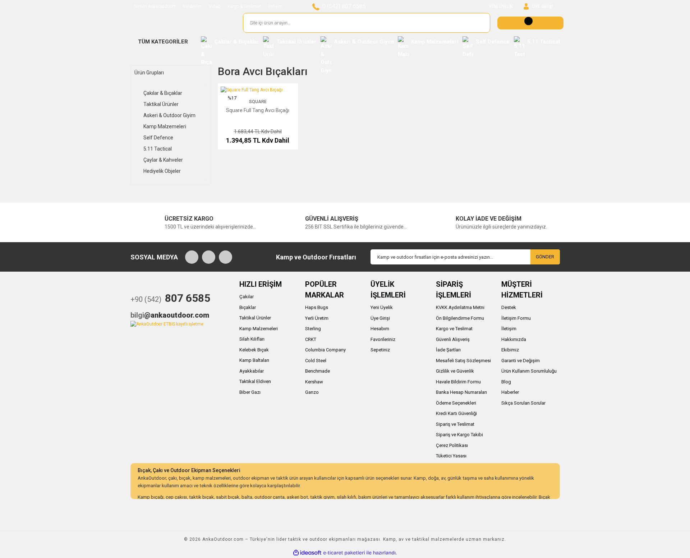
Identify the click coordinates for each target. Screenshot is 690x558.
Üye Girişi (380, 318)
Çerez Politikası (452, 445)
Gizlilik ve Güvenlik (455, 371)
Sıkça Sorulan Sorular (523, 403)
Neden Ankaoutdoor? (154, 6)
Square (258, 101)
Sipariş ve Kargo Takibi (459, 434)
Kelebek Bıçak (254, 349)
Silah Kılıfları (251, 339)
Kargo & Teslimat (244, 6)
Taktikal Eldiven (255, 381)
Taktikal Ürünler (255, 317)
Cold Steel (315, 360)
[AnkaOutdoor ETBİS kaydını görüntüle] (166, 323)
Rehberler (192, 6)
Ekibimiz (510, 349)
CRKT (310, 339)
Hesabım (380, 328)
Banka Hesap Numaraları (461, 392)
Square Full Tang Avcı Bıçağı (257, 110)
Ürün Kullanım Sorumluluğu (529, 371)
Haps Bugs (316, 307)
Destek (508, 307)
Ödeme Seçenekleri (456, 403)
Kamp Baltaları (254, 360)
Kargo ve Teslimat (454, 328)
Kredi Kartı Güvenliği (456, 413)
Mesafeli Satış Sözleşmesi (463, 360)
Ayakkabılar (251, 371)
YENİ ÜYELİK (501, 6)
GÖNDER (545, 256)
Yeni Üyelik (382, 307)
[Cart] (530, 23)
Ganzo (312, 392)
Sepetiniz (380, 349)
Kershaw (314, 381)
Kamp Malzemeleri (258, 328)
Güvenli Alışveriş (453, 339)
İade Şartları (448, 349)
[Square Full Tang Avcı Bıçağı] (251, 89)
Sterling (313, 328)
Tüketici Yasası (451, 455)
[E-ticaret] (344, 552)
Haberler (510, 392)
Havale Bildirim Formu (458, 381)
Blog (506, 381)
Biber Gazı (250, 392)
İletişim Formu (516, 318)
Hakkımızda (513, 339)
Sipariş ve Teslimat (455, 424)
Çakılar (246, 296)
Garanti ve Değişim (520, 360)
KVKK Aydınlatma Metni (460, 307)
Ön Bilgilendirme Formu (460, 318)
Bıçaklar (247, 307)
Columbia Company (325, 349)
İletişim (275, 6)
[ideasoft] (307, 552)
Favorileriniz (383, 339)
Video (214, 6)
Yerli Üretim (316, 318)
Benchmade (317, 371)
